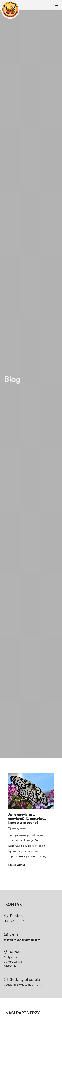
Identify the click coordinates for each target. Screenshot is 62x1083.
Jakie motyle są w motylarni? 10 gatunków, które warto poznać (27, 819)
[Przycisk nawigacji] (56, 5)
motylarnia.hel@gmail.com (22, 940)
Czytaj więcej (16, 864)
